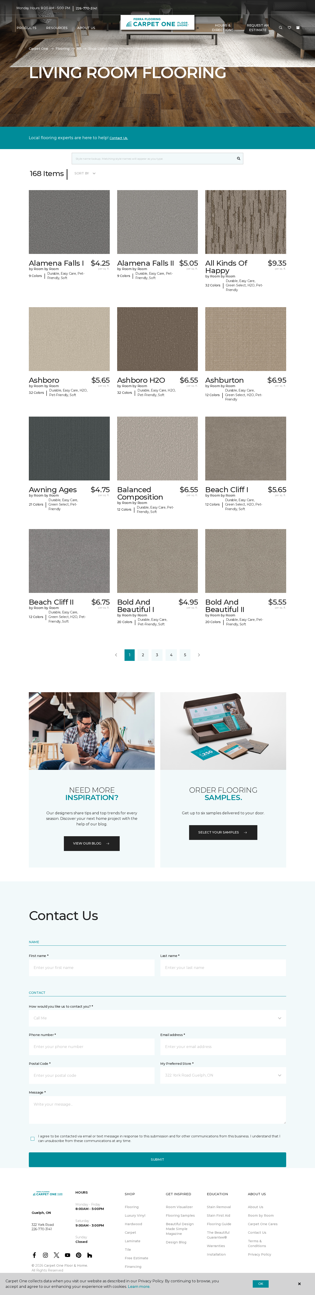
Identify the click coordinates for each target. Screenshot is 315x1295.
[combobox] (153, 158)
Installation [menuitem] (216, 1254)
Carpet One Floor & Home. (66, 1265)
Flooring (62, 49)
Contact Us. (119, 138)
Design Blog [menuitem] (176, 1242)
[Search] (238, 158)
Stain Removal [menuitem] (219, 1207)
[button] (280, 28)
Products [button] (26, 28)
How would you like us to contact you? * (61, 1006)
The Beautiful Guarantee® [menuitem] (218, 1234)
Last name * (169, 955)
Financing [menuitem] (133, 1267)
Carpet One (38, 49)
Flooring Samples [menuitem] (180, 1215)
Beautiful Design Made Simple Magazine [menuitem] (180, 1229)
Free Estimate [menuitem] (136, 1258)
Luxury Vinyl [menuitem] (135, 1215)
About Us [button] (86, 28)
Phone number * (42, 1034)
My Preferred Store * (176, 1063)
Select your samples (218, 832)
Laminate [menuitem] (132, 1241)
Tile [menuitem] (128, 1250)
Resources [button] (57, 28)
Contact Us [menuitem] (257, 1232)
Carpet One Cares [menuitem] (263, 1224)
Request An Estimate (258, 27)
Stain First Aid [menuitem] (218, 1215)
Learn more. (139, 1286)
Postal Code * (39, 1063)
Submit (157, 1159)
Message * (37, 1092)
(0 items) (298, 27)
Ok (260, 1284)
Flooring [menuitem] (132, 1207)
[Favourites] (289, 28)
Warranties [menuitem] (216, 1246)
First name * (38, 955)
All (79, 49)
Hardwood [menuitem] (133, 1224)
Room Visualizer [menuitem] (179, 1207)
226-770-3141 (86, 8)
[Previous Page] (116, 655)
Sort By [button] (81, 173)
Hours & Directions (222, 27)
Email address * (172, 1034)
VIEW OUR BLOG (87, 843)
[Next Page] (199, 655)
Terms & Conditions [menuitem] (257, 1243)
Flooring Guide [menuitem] (219, 1224)
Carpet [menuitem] (130, 1232)
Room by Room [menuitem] (261, 1215)
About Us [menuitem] (255, 1207)
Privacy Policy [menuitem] (259, 1254)
